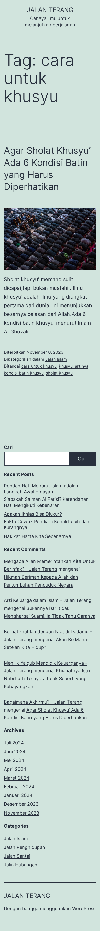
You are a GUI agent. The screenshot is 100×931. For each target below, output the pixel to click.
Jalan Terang (50, 10)
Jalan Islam (56, 359)
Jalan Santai (17, 856)
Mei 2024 (14, 760)
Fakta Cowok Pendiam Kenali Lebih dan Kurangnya (46, 524)
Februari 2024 (19, 786)
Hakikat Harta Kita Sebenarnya (37, 536)
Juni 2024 (15, 751)
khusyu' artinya (73, 366)
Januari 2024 (18, 795)
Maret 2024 (16, 778)
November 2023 (21, 813)
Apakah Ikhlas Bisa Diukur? (33, 514)
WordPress (83, 908)
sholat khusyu (59, 373)
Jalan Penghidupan (24, 847)
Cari (8, 447)
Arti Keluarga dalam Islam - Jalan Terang (48, 600)
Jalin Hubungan (20, 864)
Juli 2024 (14, 742)
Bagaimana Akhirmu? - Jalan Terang (43, 702)
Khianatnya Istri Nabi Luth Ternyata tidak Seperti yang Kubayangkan (47, 678)
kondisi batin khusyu (24, 373)
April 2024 (15, 769)
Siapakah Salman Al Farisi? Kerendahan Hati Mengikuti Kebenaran (46, 502)
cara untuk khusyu (39, 366)
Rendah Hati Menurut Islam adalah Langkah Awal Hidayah (41, 488)
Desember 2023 (21, 804)
